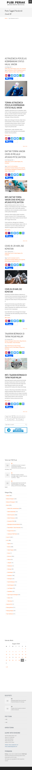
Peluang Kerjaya (10, 610)
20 (12, 419)
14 (19, 654)
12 (12, 654)
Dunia (18, 68)
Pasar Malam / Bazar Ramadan (13, 342)
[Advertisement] (16, 39)
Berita (15, 341)
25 (9, 660)
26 (12, 660)
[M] (7, 465)
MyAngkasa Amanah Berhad (14, 524)
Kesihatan (24, 68)
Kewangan (10, 578)
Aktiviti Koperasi (12, 514)
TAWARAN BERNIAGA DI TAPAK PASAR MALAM (14, 335)
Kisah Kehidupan (12, 581)
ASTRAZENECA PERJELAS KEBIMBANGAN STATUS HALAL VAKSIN (16, 61)
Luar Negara (11, 588)
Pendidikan (11, 591)
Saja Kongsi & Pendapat (13, 594)
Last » (21, 419)
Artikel (6, 68)
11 (9, 654)
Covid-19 (15, 70)
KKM (6, 169)
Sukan (10, 597)
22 (22, 657)
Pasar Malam (16, 347)
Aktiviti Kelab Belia (12, 511)
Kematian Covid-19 (15, 258)
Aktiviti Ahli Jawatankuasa (14, 508)
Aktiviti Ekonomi (10, 345)
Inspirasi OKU (10, 604)
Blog (9, 68)
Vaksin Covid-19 (19, 71)
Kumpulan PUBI (11, 521)
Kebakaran (10, 565)
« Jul (7, 667)
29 (22, 660)
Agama (10, 543)
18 (9, 657)
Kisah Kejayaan (11, 585)
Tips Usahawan (10, 613)
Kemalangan (11, 572)
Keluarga (10, 569)
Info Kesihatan (14, 166)
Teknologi (10, 601)
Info (20, 68)
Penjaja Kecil (22, 347)
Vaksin (14, 71)
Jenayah (10, 562)
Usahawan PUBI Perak (13, 534)
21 (19, 657)
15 (22, 654)
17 (6, 657)
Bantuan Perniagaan (9, 341)
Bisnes (18, 341)
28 (19, 660)
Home (6, 18)
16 (25, 654)
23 (25, 657)
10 (9, 419)
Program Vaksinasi (9, 71)
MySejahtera (14, 169)
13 (16, 654)
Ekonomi (24, 341)
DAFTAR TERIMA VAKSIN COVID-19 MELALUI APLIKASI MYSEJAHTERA (15, 154)
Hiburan (10, 559)
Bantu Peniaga (18, 345)
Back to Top (25, 146)
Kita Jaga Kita (22, 167)
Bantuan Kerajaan (11, 498)
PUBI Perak (16, 3)
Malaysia (9, 169)
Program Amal (11, 530)
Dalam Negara (13, 68)
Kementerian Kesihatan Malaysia (12, 167)
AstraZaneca (10, 70)
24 (6, 660)
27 (16, 660)
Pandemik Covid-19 (21, 70)
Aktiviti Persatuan (12, 518)
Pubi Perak (7, 349)
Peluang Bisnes (10, 607)
